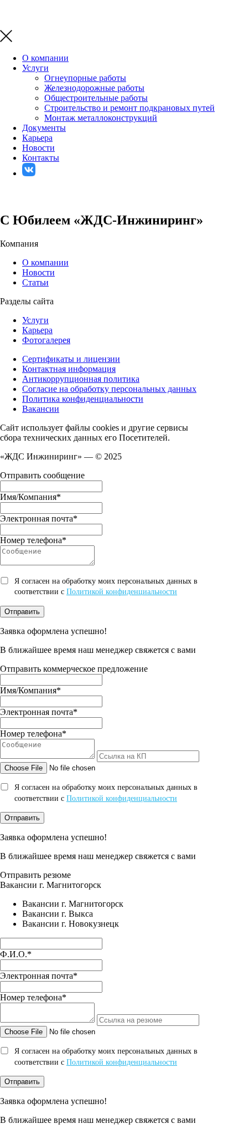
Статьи (35, 282)
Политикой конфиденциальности (121, 592)
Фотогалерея (46, 340)
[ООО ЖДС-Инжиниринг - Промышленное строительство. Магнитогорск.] (27, 24)
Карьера (37, 137)
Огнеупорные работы (85, 78)
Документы (44, 127)
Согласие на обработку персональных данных (109, 389)
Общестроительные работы (96, 98)
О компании (45, 58)
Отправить (22, 611)
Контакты (40, 157)
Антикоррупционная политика (80, 379)
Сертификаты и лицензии (71, 359)
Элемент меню (28, 169)
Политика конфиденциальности (82, 398)
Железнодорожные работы (94, 88)
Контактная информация (69, 369)
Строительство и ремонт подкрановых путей (129, 108)
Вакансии (40, 408)
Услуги (35, 68)
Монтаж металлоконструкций (100, 117)
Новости (38, 147)
